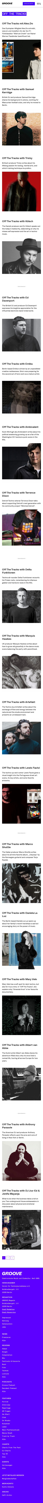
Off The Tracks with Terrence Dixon (18, 494)
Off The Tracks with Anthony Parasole (18, 1126)
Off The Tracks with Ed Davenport (15, 299)
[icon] (39, 4)
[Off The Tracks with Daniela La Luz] (21, 949)
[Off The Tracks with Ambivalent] (21, 463)
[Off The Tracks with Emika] (21, 397)
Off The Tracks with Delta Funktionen (17, 571)
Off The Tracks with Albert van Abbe (19, 1046)
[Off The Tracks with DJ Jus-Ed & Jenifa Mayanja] (21, 1230)
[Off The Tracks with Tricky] (21, 191)
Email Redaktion (8, 1309)
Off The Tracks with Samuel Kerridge (18, 90)
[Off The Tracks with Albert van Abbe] (21, 1084)
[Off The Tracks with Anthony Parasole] (21, 1161)
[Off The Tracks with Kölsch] (21, 257)
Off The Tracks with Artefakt (18, 702)
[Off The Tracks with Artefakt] (21, 738)
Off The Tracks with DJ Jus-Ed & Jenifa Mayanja (21, 1192)
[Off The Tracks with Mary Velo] (21, 1015)
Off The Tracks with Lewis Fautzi (21, 768)
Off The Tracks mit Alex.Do (17, 23)
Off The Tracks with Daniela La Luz (19, 914)
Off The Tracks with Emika (17, 364)
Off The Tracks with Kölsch (17, 221)
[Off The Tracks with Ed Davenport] (21, 334)
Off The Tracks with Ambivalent (20, 427)
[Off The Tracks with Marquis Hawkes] (21, 672)
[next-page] (12, 1258)
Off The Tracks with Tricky (17, 158)
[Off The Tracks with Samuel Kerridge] (21, 128)
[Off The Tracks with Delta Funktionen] (21, 606)
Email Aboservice (9, 1312)
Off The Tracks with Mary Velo (19, 979)
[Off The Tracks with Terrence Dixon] (21, 529)
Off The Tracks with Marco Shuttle (17, 845)
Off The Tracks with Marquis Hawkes (18, 637)
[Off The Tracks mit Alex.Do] (21, 59)
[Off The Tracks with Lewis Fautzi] (21, 804)
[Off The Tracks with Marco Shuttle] (21, 883)
